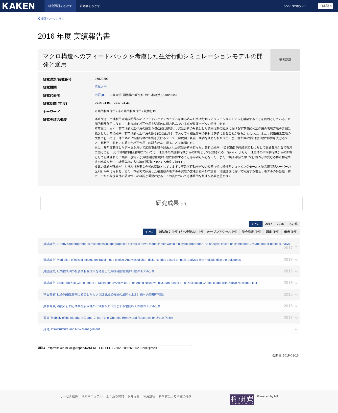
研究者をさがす (89, 6)
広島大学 (101, 86)
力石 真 (99, 95)
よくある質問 (115, 396)
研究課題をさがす (60, 6)
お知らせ (134, 396)
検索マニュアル (92, 396)
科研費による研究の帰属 (175, 396)
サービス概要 (69, 396)
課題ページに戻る (52, 19)
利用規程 (149, 396)
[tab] (171, 203)
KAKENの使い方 (295, 6)
